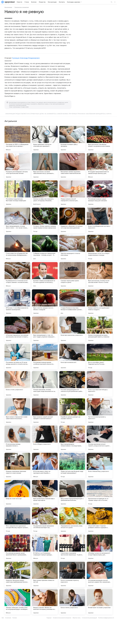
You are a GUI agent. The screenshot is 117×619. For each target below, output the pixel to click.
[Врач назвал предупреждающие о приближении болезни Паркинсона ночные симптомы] (72, 493)
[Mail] (2, 2)
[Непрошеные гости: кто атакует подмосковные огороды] (99, 247)
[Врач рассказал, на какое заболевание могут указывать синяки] (45, 166)
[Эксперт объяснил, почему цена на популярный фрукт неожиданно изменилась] (17, 602)
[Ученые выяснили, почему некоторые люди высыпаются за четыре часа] (45, 384)
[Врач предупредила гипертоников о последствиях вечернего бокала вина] (72, 438)
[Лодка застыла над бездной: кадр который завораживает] (72, 465)
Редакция (49, 617)
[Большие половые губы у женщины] (72, 138)
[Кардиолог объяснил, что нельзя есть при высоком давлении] (72, 220)
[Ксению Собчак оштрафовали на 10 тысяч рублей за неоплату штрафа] (45, 275)
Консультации (8, 7)
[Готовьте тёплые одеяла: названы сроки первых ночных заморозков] (45, 220)
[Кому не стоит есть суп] (17, 493)
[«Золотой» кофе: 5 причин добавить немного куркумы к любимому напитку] (99, 520)
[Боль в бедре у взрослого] (45, 438)
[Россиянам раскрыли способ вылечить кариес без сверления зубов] (99, 574)
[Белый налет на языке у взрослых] (99, 602)
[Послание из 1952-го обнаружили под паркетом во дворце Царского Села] (17, 138)
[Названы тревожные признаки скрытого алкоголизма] (17, 465)
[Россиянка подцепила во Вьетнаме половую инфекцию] (17, 193)
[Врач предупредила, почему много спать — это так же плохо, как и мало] (17, 220)
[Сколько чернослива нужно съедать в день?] (72, 275)
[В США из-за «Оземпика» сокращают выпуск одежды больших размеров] (45, 547)
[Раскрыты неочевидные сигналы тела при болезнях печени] (17, 166)
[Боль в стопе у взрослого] (17, 384)
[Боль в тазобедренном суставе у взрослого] (99, 220)
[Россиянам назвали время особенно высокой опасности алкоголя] (45, 356)
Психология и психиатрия (21, 7)
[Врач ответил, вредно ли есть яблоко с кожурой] (45, 302)
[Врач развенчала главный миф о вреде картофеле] (45, 493)
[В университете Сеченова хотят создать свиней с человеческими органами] (17, 275)
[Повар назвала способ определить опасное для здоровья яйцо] (72, 193)
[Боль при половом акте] (72, 356)
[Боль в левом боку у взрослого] (99, 465)
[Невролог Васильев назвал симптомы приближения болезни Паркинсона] (17, 574)
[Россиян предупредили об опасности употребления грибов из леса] (72, 384)
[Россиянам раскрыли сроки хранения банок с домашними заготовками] (17, 547)
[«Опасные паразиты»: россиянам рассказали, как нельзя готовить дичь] (17, 329)
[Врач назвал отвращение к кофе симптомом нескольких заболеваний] (17, 411)
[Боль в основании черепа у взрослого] (72, 574)
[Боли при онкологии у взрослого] (72, 329)
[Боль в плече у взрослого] (72, 602)
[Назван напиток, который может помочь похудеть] (99, 302)
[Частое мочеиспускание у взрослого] (99, 411)
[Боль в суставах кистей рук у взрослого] (99, 384)
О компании (8, 617)
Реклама (14, 617)
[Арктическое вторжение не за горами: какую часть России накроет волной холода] (99, 493)
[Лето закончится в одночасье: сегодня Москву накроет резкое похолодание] (17, 520)
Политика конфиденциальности (106, 617)
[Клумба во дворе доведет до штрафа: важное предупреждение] (72, 411)
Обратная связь (77, 617)
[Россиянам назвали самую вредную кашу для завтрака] (99, 193)
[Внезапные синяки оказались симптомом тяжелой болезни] (72, 166)
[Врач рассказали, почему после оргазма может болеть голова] (99, 275)
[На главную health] (9, 2)
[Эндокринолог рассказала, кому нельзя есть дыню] (72, 520)
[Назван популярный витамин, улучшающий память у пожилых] (99, 329)
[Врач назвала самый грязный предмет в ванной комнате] (45, 411)
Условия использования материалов (62, 617)
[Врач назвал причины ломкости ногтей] (45, 574)
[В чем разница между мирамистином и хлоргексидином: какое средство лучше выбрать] (17, 438)
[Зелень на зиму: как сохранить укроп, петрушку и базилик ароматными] (45, 193)
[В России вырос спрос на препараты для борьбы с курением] (45, 465)
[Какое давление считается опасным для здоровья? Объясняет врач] (45, 138)
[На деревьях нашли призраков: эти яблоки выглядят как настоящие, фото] (45, 520)
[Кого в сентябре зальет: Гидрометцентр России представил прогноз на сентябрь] (99, 356)
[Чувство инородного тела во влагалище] (72, 247)
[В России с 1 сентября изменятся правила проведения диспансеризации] (17, 302)
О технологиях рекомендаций (89, 617)
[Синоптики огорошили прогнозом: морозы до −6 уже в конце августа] (72, 547)
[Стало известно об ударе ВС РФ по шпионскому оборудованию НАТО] (17, 247)
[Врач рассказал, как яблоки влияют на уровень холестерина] (99, 138)
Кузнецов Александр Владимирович (26, 58)
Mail (3, 617)
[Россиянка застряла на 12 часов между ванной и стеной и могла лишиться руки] (17, 356)
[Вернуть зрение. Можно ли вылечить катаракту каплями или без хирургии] (45, 602)
